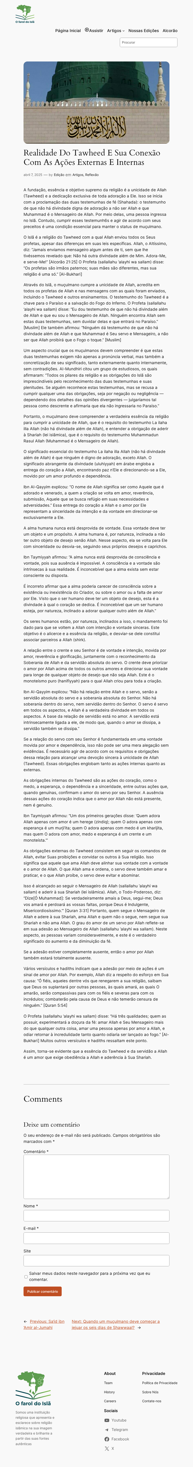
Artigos (77, 175)
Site (27, 1251)
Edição (59, 175)
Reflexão (92, 175)
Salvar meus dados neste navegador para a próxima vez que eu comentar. (89, 1276)
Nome (31, 1206)
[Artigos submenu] (123, 30)
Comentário (36, 1151)
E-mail (31, 1228)
